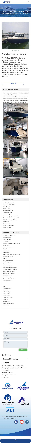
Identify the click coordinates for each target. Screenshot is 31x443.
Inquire (12, 83)
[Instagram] (27, 422)
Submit (23, 350)
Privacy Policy (5, 377)
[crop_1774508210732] (8, 386)
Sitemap (6, 418)
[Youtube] (22, 422)
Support (13, 418)
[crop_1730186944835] (23, 400)
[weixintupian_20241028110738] (8, 399)
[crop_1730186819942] (23, 385)
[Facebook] (16, 422)
